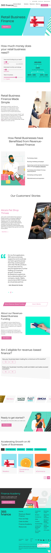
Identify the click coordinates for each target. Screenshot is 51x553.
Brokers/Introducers (47, 1)
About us (38, 4)
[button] (48, 550)
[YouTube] (43, 540)
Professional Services (40, 449)
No (12, 371)
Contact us (38, 517)
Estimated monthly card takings (12, 67)
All (2, 449)
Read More (4, 231)
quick (2, 119)
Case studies (23, 521)
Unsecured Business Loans (38, 528)
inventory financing (40, 166)
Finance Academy (25, 524)
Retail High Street (11, 449)
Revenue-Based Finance (17, 5)
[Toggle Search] (49, 5)
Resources (32, 4)
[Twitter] (46, 540)
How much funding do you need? (13, 59)
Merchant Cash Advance (46, 516)
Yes (5, 371)
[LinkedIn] (41, 540)
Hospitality (29, 449)
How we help (23, 519)
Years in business (8, 74)
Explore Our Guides (7, 502)
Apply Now (5, 26)
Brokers (37, 515)
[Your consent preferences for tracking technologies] (49, 551)
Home (21, 511)
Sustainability (38, 523)
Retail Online (21, 449)
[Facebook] (38, 540)
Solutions (26, 4)
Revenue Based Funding (46, 521)
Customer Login (40, 1)
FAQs (36, 519)
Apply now (44, 5)
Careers (37, 521)
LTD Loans (46, 530)
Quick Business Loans (46, 527)
